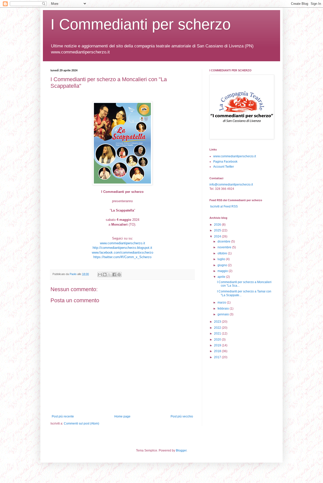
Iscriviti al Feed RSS (223, 206)
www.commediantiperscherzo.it (122, 243)
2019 (218, 345)
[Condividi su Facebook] (114, 274)
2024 (218, 236)
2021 (218, 333)
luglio (222, 259)
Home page (122, 416)
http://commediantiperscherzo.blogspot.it (122, 248)
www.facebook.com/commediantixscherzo (122, 252)
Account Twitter (223, 166)
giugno (223, 265)
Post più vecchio (182, 416)
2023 (218, 321)
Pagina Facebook (225, 161)
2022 (218, 327)
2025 (218, 230)
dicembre (224, 241)
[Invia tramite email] (99, 274)
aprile (222, 277)
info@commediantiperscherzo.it (231, 184)
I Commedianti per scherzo (140, 24)
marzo (222, 302)
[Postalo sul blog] (104, 274)
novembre (225, 247)
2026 (218, 224)
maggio (223, 271)
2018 (218, 351)
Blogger (181, 450)
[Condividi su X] (109, 274)
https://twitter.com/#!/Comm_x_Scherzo (122, 257)
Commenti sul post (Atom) (81, 423)
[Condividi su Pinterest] (119, 274)
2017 (218, 357)
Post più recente (63, 416)
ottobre (223, 253)
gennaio (224, 314)
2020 (218, 339)
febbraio (224, 308)
